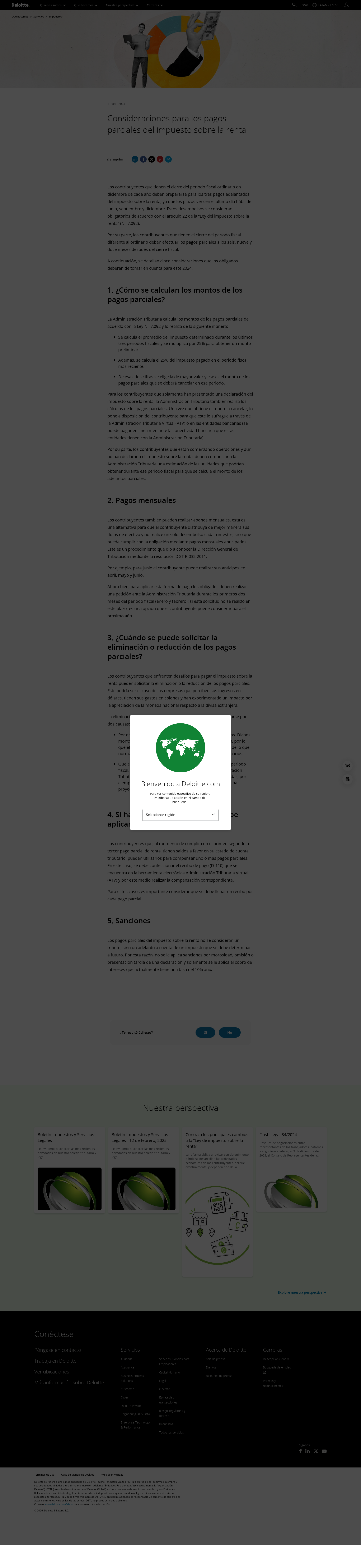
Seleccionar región (160, 814)
